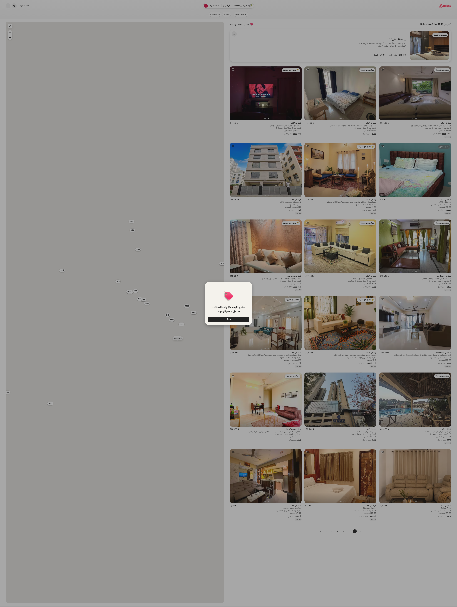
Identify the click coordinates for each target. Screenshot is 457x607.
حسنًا (228, 319)
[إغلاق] (209, 284)
